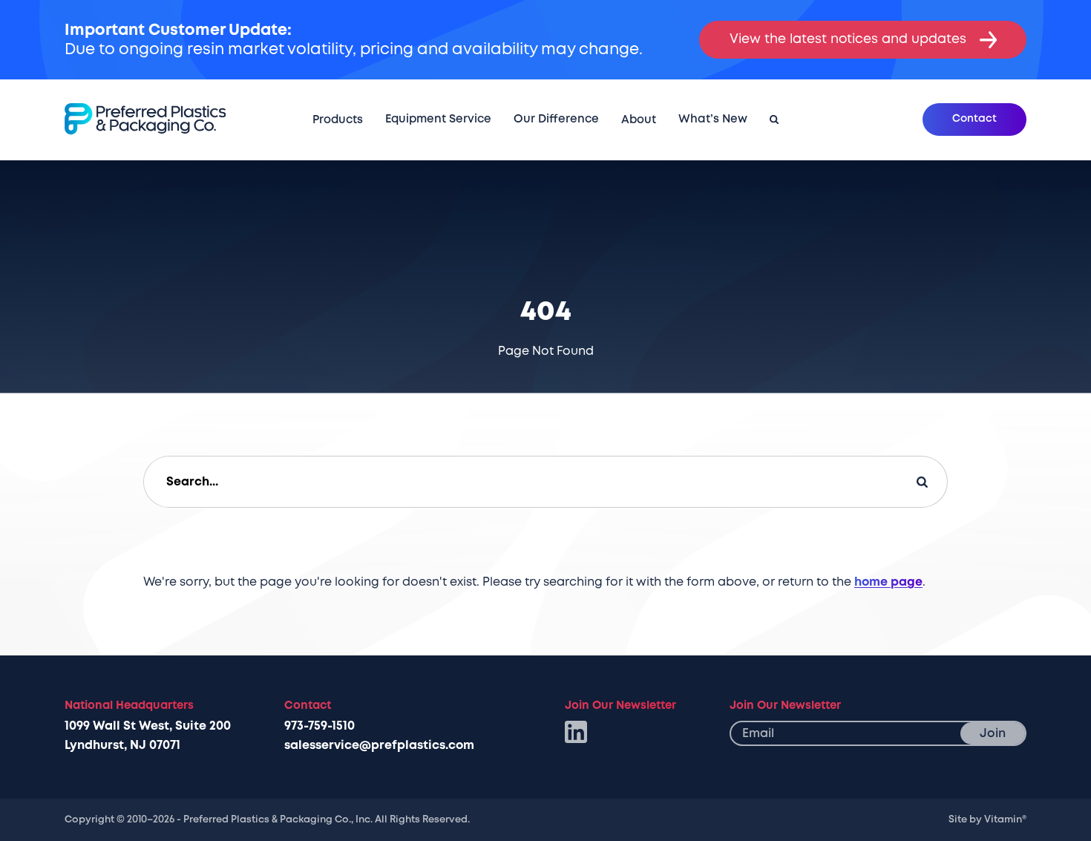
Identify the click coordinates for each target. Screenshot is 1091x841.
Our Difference (556, 119)
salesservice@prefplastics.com (379, 745)
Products (337, 120)
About (638, 120)
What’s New (712, 119)
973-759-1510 (319, 726)
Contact (974, 118)
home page (888, 582)
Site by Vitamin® (987, 819)
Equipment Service (438, 119)
